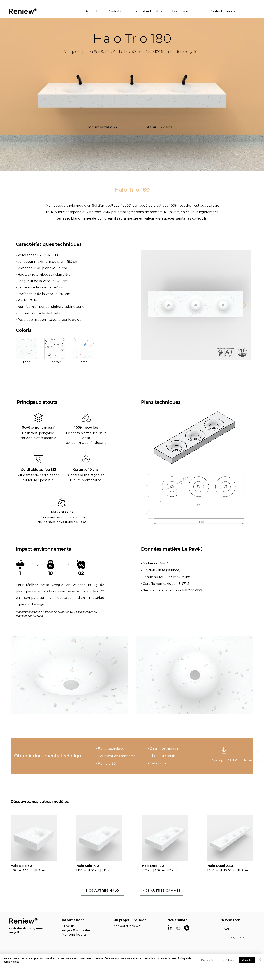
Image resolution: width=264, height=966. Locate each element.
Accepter (247, 960)
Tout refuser (227, 960)
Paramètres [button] (207, 960)
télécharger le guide (64, 320)
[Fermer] (260, 960)
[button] (117, 11)
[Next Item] (244, 305)
